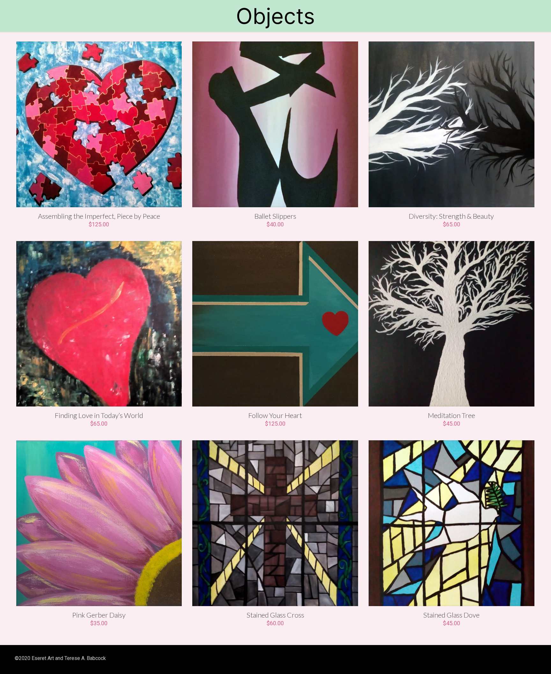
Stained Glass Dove (451, 615)
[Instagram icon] (504, 658)
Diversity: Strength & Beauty (451, 216)
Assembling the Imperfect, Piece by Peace (99, 216)
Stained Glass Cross (275, 615)
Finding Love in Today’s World (99, 415)
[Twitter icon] (496, 658)
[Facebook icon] (487, 658)
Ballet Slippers (275, 216)
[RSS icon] (513, 658)
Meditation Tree (451, 415)
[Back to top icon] (529, 658)
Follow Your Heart (275, 415)
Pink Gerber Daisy (99, 615)
